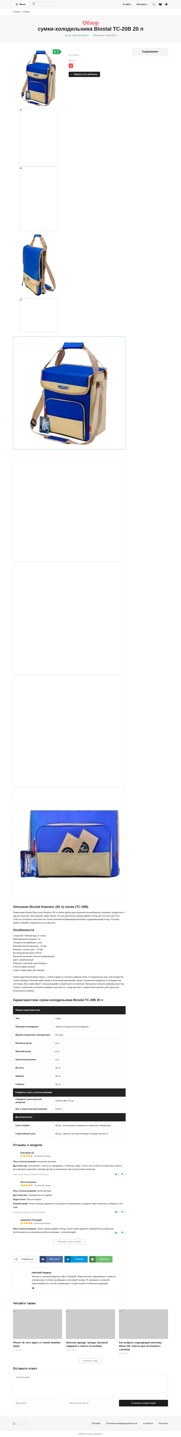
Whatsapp (104, 1259)
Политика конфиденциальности (121, 1423)
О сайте (127, 4)
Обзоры (26, 12)
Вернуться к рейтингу (85, 74)
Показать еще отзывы (69, 1241)
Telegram (79, 1259)
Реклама (96, 1423)
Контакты (142, 4)
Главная (16, 12)
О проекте (148, 1423)
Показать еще (90, 1361)
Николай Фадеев (80, 35)
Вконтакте (54, 1259)
